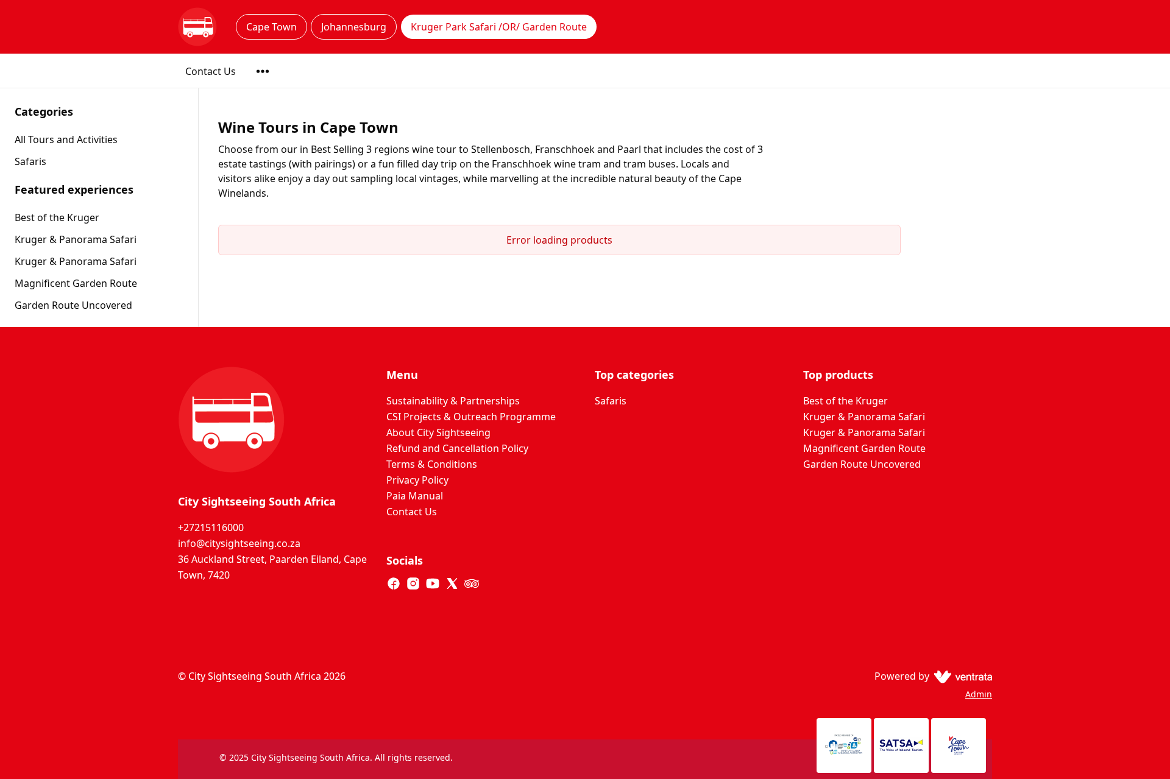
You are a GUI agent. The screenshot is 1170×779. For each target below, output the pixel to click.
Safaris (610, 400)
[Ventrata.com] (960, 676)
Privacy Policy (417, 480)
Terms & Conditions (431, 464)
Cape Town (271, 26)
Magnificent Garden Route (76, 283)
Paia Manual (414, 495)
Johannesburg (353, 26)
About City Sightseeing (438, 432)
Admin (978, 694)
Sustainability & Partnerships (453, 400)
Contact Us (210, 71)
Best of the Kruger (57, 217)
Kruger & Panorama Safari (75, 239)
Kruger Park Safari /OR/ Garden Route (499, 26)
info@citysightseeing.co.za (239, 543)
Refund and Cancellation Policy (457, 448)
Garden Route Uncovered (73, 305)
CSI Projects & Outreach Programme (471, 416)
